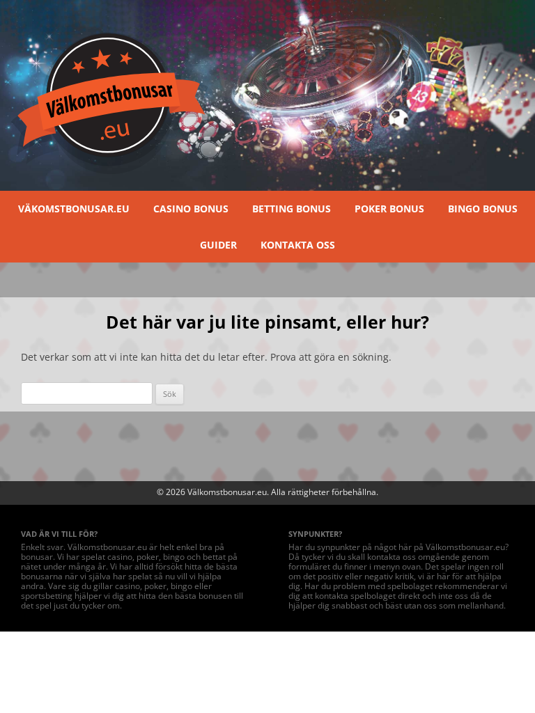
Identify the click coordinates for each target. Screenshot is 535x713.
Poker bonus (389, 208)
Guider (218, 244)
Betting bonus (291, 208)
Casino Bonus (190, 208)
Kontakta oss (298, 244)
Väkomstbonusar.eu (74, 208)
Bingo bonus (483, 208)
